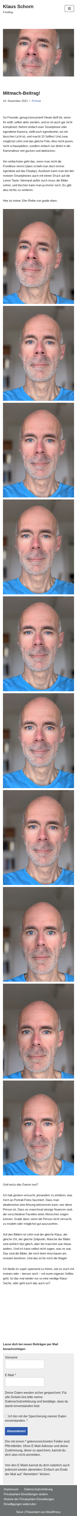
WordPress (53, 1512)
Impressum (11, 1489)
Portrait (36, 100)
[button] (38, 256)
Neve (19, 1512)
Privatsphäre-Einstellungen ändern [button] (26, 1494)
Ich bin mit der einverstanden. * (35, 1418)
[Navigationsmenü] (69, 8)
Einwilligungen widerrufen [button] (20, 1504)
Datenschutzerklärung (20, 1401)
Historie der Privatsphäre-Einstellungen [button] (29, 1499)
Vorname (11, 1357)
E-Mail (10, 1375)
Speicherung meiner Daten (47, 1416)
